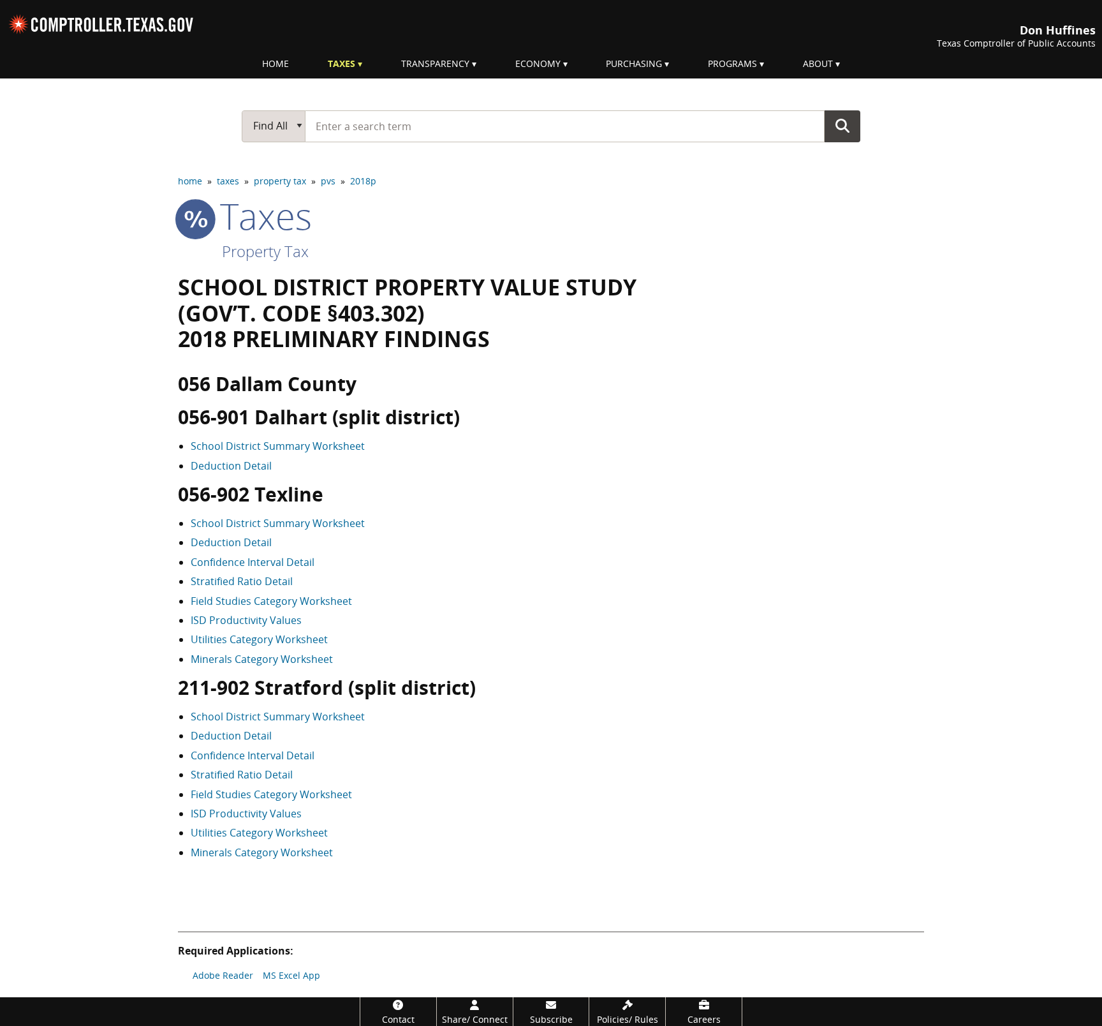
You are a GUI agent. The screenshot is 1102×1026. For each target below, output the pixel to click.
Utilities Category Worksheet (259, 639)
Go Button (842, 125)
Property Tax (265, 251)
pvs (328, 181)
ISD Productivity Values (246, 620)
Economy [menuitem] (538, 63)
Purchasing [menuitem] (634, 63)
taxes (228, 181)
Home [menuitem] (275, 63)
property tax (280, 181)
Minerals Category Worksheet (262, 659)
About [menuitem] (818, 63)
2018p (363, 181)
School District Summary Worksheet (278, 446)
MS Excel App (291, 975)
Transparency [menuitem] (435, 63)
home (190, 181)
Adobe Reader (223, 975)
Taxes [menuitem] (341, 63)
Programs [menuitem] (732, 63)
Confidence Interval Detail (252, 562)
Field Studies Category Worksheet (271, 601)
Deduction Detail (231, 466)
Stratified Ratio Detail (242, 581)
